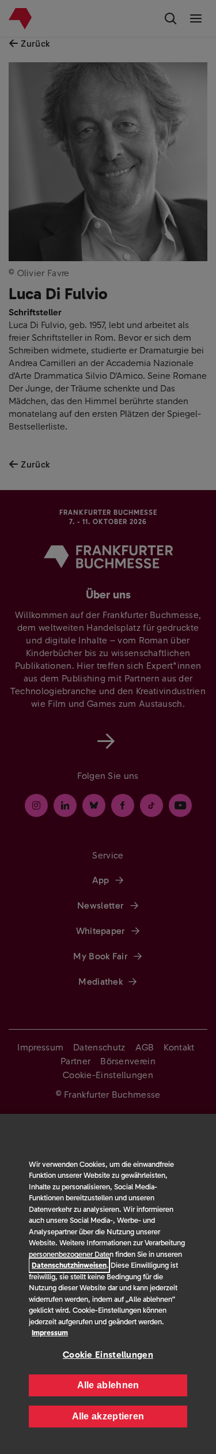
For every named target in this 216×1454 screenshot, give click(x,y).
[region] (108, 1284)
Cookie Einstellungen (108, 1354)
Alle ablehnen (108, 1385)
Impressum (50, 1332)
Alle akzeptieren (108, 1416)
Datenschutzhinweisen (69, 1265)
